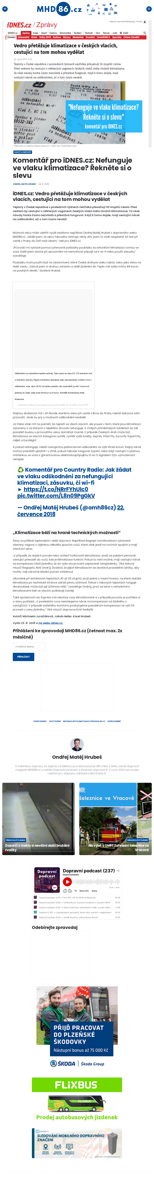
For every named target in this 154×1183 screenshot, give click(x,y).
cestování (55, 721)
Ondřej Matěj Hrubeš (24, 184)
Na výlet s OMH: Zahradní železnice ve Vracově (118, 848)
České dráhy (40, 721)
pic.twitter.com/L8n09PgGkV (56, 496)
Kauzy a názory (22, 152)
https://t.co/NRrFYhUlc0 (56, 489)
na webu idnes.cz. (50, 623)
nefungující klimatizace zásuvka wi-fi (84, 721)
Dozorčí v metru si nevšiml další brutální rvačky (37, 848)
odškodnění (114, 721)
